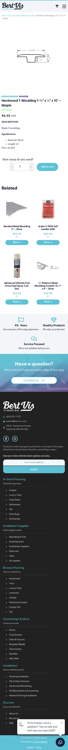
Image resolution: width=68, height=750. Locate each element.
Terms (39, 747)
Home (4, 16)
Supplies (16, 16)
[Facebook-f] (6, 439)
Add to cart (47, 167)
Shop (10, 16)
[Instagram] (15, 439)
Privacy (30, 747)
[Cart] (57, 6)
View (15, 242)
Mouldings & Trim (28, 16)
